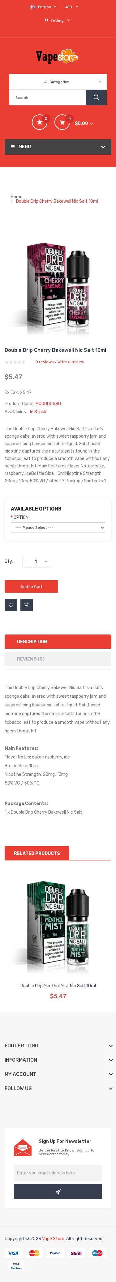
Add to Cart (31, 586)
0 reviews (45, 362)
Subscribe (58, 1191)
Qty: (9, 561)
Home (17, 197)
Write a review (71, 362)
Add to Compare (26, 605)
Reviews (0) (31, 659)
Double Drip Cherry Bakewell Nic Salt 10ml (57, 201)
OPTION (21, 517)
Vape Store (53, 1238)
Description (32, 641)
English (45, 7)
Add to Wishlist (11, 605)
